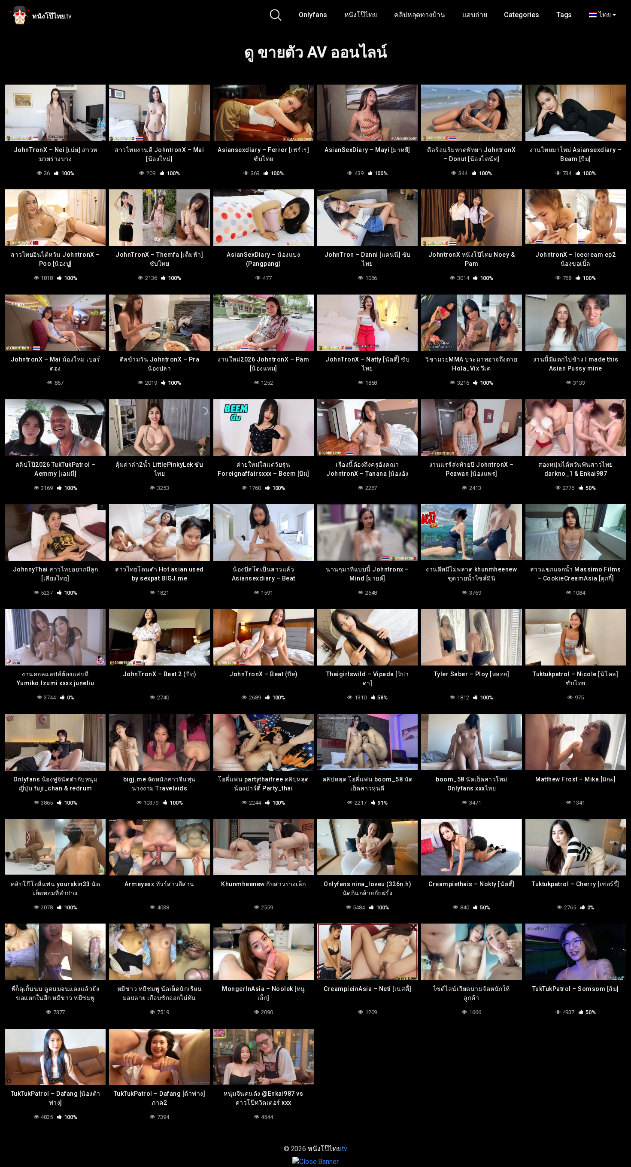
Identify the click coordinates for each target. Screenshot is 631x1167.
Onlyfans (313, 15)
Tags (564, 15)
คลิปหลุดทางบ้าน (419, 15)
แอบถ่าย (474, 15)
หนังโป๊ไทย (360, 15)
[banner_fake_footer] (315, 1161)
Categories (521, 15)
